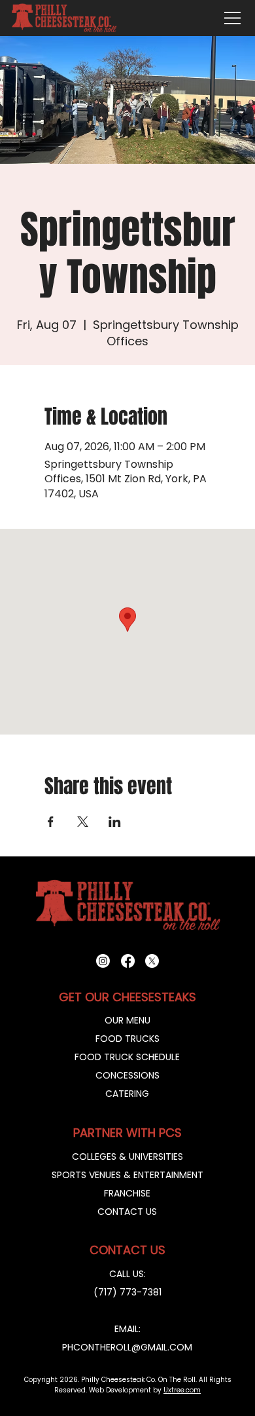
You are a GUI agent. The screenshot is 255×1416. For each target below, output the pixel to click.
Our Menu (127, 1020)
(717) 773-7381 (128, 1292)
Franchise (127, 1193)
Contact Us (127, 1211)
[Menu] (232, 18)
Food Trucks (127, 1038)
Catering (127, 1093)
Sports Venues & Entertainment (127, 1174)
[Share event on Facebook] (50, 821)
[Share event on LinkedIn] (115, 821)
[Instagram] (103, 961)
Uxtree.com (182, 1390)
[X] (152, 961)
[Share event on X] (82, 821)
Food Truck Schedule (127, 1056)
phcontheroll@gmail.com (127, 1347)
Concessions (127, 1075)
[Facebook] (128, 961)
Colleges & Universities (127, 1156)
